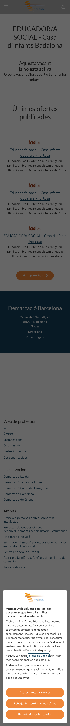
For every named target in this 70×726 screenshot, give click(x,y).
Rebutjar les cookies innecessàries (35, 703)
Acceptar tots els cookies (35, 692)
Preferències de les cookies (35, 714)
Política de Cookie (38, 656)
